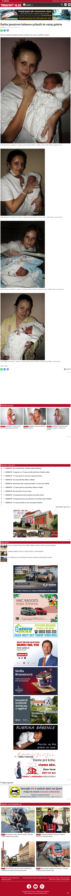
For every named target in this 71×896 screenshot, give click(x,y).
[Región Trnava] (35, 710)
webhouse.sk (43, 893)
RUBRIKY (29, 5)
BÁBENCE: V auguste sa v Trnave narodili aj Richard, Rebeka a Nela (27, 472)
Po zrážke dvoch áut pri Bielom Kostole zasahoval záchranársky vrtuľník (30, 557)
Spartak (38, 834)
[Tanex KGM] (35, 579)
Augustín (68, 1)
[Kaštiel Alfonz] (35, 523)
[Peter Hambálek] (35, 652)
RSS (62, 878)
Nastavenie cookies (54, 879)
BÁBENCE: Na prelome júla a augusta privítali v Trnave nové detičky (57, 428)
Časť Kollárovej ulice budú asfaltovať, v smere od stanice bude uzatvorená (16, 869)
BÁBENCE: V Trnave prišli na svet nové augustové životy (10, 427)
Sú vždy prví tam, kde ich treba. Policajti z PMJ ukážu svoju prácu (17, 835)
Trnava (3, 834)
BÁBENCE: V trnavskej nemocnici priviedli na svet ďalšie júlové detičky (29, 499)
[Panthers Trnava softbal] (35, 792)
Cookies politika (65, 879)
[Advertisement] (16, 386)
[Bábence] (35, 737)
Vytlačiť (68, 369)
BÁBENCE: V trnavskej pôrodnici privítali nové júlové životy (25, 495)
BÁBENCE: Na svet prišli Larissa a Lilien (18, 491)
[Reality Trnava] (35, 765)
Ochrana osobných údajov (40, 878)
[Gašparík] (35, 681)
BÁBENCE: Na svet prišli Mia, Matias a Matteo (20, 480)
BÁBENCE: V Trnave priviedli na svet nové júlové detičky (24, 503)
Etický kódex (51, 878)
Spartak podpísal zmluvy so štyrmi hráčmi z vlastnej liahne (25, 551)
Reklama (58, 878)
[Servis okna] (35, 630)
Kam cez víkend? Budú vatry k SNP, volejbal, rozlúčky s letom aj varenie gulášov (32, 545)
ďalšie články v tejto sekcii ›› (63, 507)
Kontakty (66, 878)
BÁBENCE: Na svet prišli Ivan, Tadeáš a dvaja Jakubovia (23, 468)
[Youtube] (69, 4)
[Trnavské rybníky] (35, 15)
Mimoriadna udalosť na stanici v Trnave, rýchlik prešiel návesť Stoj (52, 869)
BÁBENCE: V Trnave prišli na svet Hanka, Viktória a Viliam (24, 487)
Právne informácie (27, 878)
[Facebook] (65, 4)
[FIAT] (35, 608)
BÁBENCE (2, 27)
